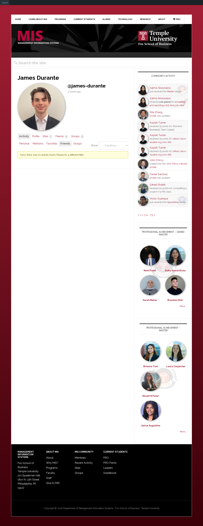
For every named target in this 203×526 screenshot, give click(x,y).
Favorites (51, 143)
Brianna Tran (150, 366)
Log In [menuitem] (5, 2)
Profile (35, 136)
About (49, 457)
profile (153, 116)
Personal (24, 143)
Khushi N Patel (150, 396)
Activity (24, 136)
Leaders (108, 467)
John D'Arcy (157, 160)
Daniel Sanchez (159, 174)
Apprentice (172, 202)
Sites (47, 136)
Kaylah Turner (158, 122)
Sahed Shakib (158, 184)
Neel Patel (150, 270)
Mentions (38, 143)
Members (80, 457)
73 (151, 214)
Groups (77, 136)
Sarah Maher (150, 300)
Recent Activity (84, 462)
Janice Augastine (150, 425)
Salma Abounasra (160, 87)
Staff (49, 477)
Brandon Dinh (175, 300)
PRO (106, 457)
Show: (94, 145)
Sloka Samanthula (175, 270)
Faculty (50, 472)
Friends (61, 136)
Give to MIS (53, 483)
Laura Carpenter (175, 366)
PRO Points (110, 462)
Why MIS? (52, 462)
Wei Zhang (156, 112)
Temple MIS (38, 37)
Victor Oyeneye (159, 198)
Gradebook (109, 472)
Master (170, 91)
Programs (52, 467)
